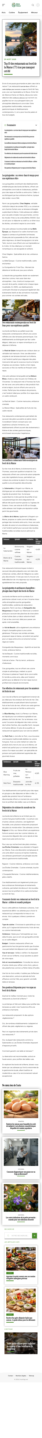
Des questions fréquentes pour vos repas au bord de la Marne (20, 168)
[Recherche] (32, 5)
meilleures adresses (19, 98)
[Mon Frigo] (16, 5)
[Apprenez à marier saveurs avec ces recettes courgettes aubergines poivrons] (21, 1259)
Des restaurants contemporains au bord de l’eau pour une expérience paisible (19, 138)
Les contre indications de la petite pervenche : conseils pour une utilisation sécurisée (21, 1218)
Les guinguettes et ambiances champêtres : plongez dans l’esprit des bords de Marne (19, 148)
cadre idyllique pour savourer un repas (14, 89)
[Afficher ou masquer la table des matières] (27, 125)
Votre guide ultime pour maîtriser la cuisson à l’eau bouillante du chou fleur (21, 1346)
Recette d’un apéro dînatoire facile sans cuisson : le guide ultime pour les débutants (20, 1319)
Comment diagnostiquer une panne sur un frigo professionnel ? (21, 1172)
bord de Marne (24, 86)
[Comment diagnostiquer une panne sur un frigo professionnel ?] (21, 1152)
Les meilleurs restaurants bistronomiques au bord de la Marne (20, 143)
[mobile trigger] (4, 5)
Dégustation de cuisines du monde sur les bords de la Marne (19, 157)
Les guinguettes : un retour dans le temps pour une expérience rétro (20, 131)
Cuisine (10, 1273)
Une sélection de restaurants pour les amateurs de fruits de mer (20, 153)
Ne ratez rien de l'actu (11, 1085)
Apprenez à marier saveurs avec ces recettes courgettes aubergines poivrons (20, 1277)
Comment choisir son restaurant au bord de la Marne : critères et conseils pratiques (20, 162)
